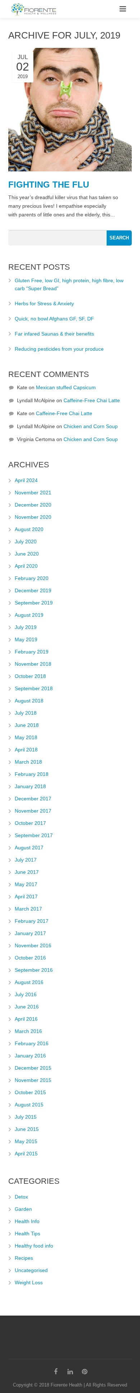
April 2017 (26, 896)
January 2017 (30, 933)
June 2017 (27, 872)
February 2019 (31, 652)
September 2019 (34, 603)
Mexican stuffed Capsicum (66, 387)
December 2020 (33, 505)
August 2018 (29, 701)
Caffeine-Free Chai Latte (92, 400)
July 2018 (26, 713)
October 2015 (30, 1092)
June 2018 (27, 725)
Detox (21, 1197)
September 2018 (34, 688)
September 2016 (34, 970)
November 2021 (33, 492)
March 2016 (28, 1031)
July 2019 (26, 627)
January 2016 (30, 1056)
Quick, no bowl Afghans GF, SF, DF (54, 319)
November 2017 (33, 811)
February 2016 (31, 1043)
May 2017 (26, 884)
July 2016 (26, 994)
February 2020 (31, 578)
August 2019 (29, 615)
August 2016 (29, 982)
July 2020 (26, 541)
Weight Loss (29, 1282)
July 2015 (26, 1117)
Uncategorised (31, 1270)
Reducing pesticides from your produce (59, 349)
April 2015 (26, 1153)
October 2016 (30, 958)
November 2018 (33, 664)
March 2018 (28, 762)
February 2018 (31, 774)
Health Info (27, 1221)
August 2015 (29, 1104)
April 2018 (26, 749)
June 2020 (27, 554)
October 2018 (30, 676)
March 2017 (28, 909)
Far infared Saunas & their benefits (54, 334)
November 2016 (33, 945)
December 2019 (33, 590)
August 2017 (29, 847)
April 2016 (26, 1019)
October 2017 (30, 823)
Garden (23, 1209)
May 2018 (26, 737)
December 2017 (33, 798)
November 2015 (33, 1080)
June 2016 (27, 1007)
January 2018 (30, 786)
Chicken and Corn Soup (91, 426)
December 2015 (33, 1068)
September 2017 (34, 835)
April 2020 (26, 566)
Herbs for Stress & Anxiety (44, 303)
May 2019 (26, 639)
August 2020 (29, 529)
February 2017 (31, 921)
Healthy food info (34, 1246)
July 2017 (26, 860)
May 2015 (26, 1141)
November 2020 (33, 517)
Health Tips (27, 1233)
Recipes (24, 1258)
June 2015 (27, 1129)
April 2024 (26, 480)
